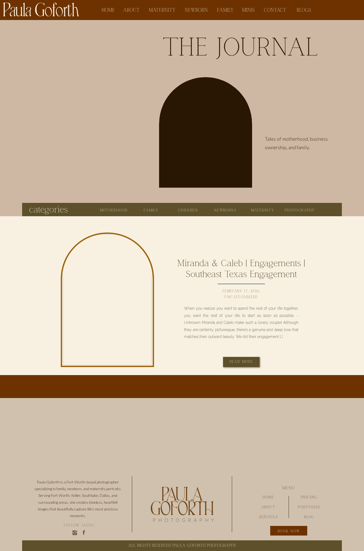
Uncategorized (241, 297)
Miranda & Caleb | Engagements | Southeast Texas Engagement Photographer (241, 274)
